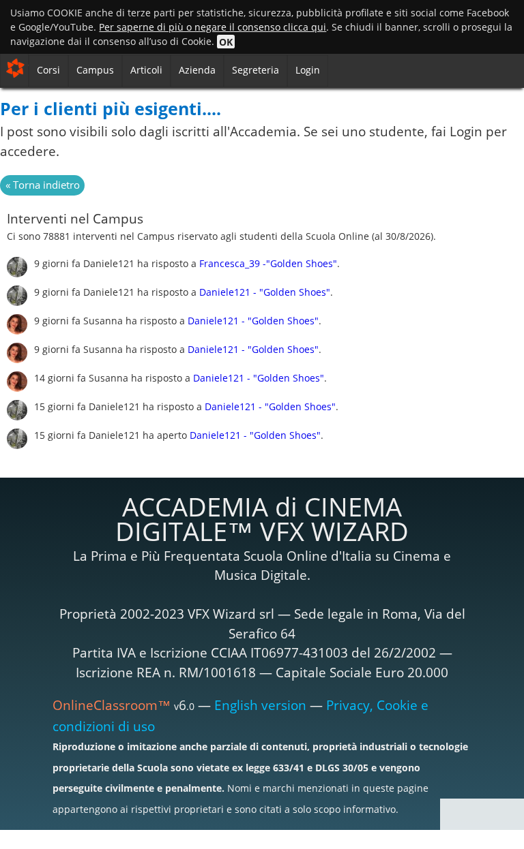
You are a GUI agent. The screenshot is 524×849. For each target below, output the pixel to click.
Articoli (146, 69)
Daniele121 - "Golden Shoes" (264, 291)
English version (260, 705)
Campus (95, 69)
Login (307, 69)
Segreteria (255, 69)
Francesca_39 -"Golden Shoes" (268, 263)
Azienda (197, 69)
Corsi (48, 69)
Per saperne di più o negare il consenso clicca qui (212, 26)
